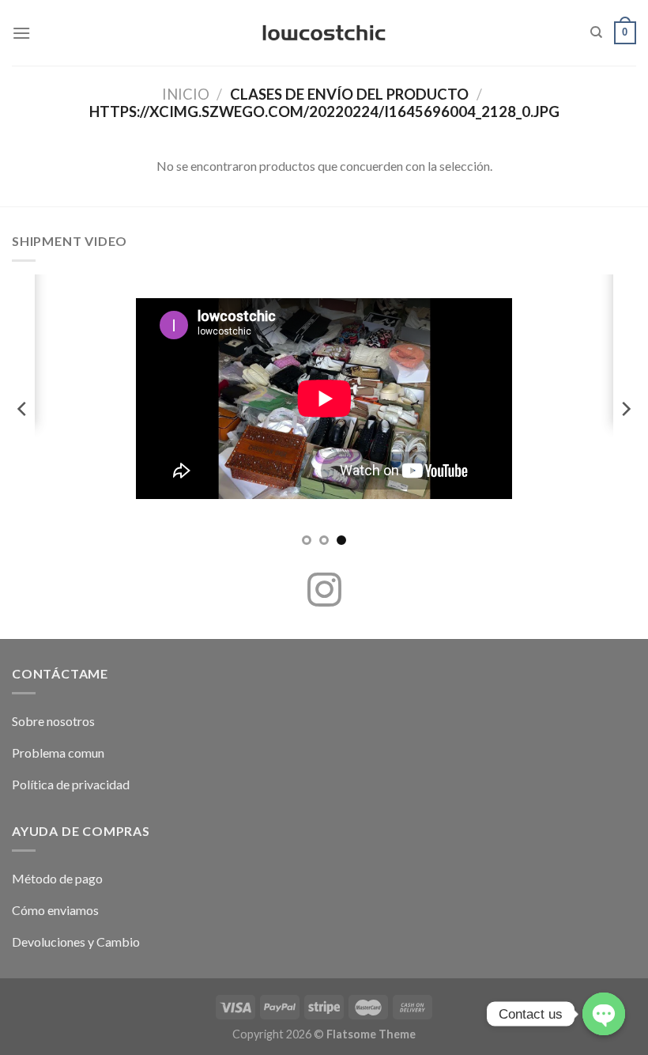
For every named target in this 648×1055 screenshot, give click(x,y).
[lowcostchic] (324, 33)
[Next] (625, 409)
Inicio (185, 94)
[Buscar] (596, 32)
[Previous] (23, 409)
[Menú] (21, 32)
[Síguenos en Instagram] (324, 592)
